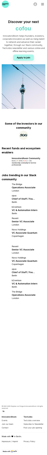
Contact (5, 428)
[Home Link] (5, 4)
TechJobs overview (32, 420)
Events (4, 420)
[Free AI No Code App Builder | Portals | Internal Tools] (10, 451)
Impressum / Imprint (10, 441)
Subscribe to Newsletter (33, 424)
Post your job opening (33, 428)
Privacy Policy (29, 441)
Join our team (7, 424)
